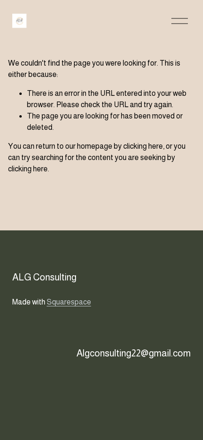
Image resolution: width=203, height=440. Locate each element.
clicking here (143, 146)
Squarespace (69, 302)
